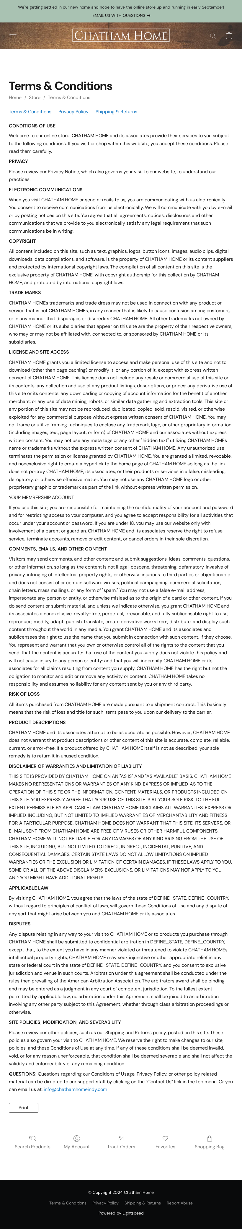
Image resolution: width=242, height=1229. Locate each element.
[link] (122, 15)
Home (15, 97)
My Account (77, 1147)
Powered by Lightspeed (121, 1213)
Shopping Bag (210, 1147)
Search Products (32, 1147)
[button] (121, 35)
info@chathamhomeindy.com (75, 1089)
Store (34, 97)
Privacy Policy (73, 112)
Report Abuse (180, 1203)
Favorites (165, 1147)
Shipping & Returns (116, 112)
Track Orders (121, 1147)
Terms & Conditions (69, 97)
